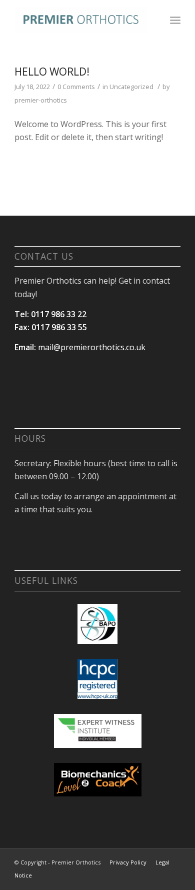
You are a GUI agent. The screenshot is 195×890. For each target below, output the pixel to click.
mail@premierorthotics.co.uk (92, 347)
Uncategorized (132, 86)
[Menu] (175, 20)
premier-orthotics (40, 100)
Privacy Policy (128, 862)
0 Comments (76, 86)
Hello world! (52, 72)
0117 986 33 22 (58, 314)
